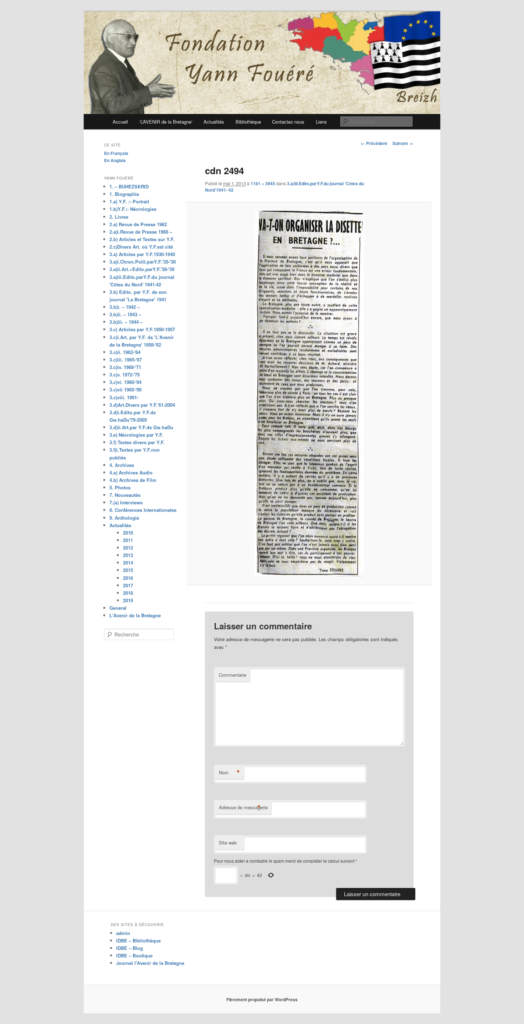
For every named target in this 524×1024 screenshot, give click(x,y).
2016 (128, 578)
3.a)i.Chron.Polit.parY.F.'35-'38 (142, 261)
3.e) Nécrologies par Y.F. (136, 434)
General (118, 607)
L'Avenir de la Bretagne (135, 615)
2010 (128, 532)
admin (123, 933)
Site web (228, 842)
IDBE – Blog (129, 948)
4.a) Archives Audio (131, 472)
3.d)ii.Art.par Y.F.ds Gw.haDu (141, 427)
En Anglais (115, 160)
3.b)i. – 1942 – (124, 306)
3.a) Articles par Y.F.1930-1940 (142, 254)
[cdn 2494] (309, 393)
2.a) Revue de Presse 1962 (138, 224)
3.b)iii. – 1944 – (126, 321)
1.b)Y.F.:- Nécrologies (132, 209)
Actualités (214, 121)
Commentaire (232, 674)
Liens (321, 121)
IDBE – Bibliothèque (138, 940)
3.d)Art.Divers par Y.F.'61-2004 (142, 404)
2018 (128, 592)
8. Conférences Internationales (142, 509)
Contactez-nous (288, 121)
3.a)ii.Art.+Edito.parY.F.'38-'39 (141, 269)
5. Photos (119, 487)
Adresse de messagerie (243, 807)
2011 (128, 540)
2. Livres (118, 216)
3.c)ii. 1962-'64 (124, 352)
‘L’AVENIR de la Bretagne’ (165, 121)
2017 (128, 585)
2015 (128, 570)
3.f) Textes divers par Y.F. (137, 442)
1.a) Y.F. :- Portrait (129, 201)
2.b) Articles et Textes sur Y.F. (142, 239)
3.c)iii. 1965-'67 (125, 359)
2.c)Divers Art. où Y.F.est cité (141, 246)
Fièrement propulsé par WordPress (262, 999)
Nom (229, 772)
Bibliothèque (248, 121)
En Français (116, 153)
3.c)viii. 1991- (123, 397)
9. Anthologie (124, 517)
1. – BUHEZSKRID (129, 186)
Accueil (120, 121)
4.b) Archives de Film (132, 480)
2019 (128, 600)
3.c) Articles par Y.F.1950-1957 (142, 329)
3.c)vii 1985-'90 (125, 389)
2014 (128, 562)
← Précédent (374, 143)
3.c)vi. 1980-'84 (125, 382)
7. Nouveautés (124, 495)
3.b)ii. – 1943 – (125, 314)
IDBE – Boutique (134, 955)
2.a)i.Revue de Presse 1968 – (140, 231)
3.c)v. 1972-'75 (124, 374)
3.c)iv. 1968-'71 (125, 367)
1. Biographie (124, 194)
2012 (128, 547)
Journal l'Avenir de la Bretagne (150, 963)
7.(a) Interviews (126, 502)
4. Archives (121, 465)
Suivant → (402, 143)
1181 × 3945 (263, 183)
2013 (128, 555)
